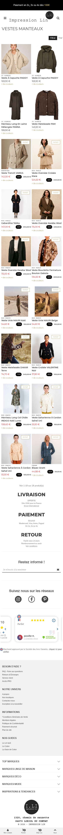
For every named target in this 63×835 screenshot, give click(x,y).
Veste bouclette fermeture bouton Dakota (46, 272)
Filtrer (53, 38)
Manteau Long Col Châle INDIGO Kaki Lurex (14, 419)
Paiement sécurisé (9, 727)
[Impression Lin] (31, 16)
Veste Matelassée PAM (44, 124)
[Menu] (5, 18)
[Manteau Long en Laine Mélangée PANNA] (16, 105)
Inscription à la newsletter (12, 704)
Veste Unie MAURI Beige (45, 320)
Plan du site (7, 730)
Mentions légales (9, 720)
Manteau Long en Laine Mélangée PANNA (14, 125)
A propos (5, 694)
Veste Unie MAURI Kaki (13, 320)
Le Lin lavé (6, 743)
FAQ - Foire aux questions (12, 671)
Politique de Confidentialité (13, 723)
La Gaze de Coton (9, 749)
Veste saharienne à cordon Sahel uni (46, 419)
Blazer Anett (38, 468)
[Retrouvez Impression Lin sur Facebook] (31, 599)
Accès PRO (6, 681)
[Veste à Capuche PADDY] (16, 59)
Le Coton (6, 746)
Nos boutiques (8, 697)
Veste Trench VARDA (12, 173)
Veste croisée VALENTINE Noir (45, 369)
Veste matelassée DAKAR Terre (14, 369)
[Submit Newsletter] (58, 569)
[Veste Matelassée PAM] (47, 105)
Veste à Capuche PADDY (14, 78)
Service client (7, 678)
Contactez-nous (8, 701)
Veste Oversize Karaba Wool (47, 223)
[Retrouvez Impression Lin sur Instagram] (18, 599)
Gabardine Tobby (10, 223)
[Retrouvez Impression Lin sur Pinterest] (45, 599)
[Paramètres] (58, 18)
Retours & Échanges (10, 675)
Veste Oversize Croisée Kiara (44, 174)
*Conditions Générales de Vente (15, 717)
